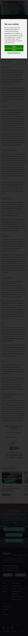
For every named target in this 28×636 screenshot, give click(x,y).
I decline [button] (14, 49)
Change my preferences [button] (14, 53)
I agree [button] (14, 46)
